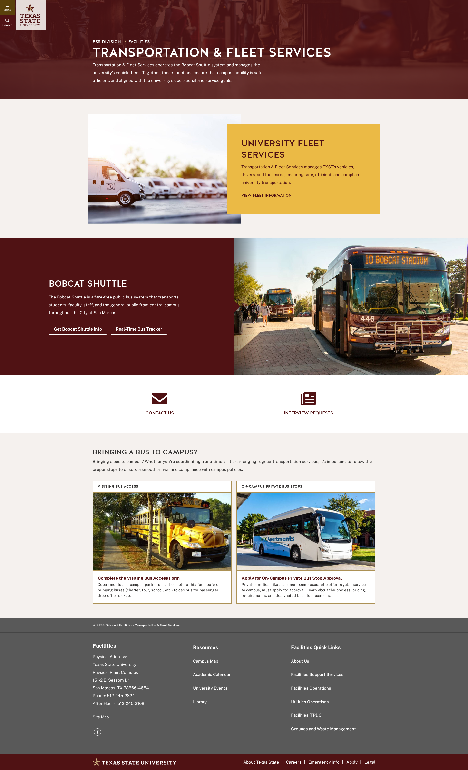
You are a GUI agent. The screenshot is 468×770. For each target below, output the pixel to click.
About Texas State (261, 762)
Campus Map (205, 661)
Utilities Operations (310, 701)
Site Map (101, 717)
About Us (300, 661)
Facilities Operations (311, 688)
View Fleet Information (266, 195)
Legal (369, 762)
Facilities (139, 42)
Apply (352, 762)
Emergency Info (324, 762)
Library (200, 701)
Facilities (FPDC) (307, 715)
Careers (294, 762)
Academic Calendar (212, 674)
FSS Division (107, 42)
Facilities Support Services (317, 674)
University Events (210, 688)
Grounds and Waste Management (323, 728)
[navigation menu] (7, 7)
